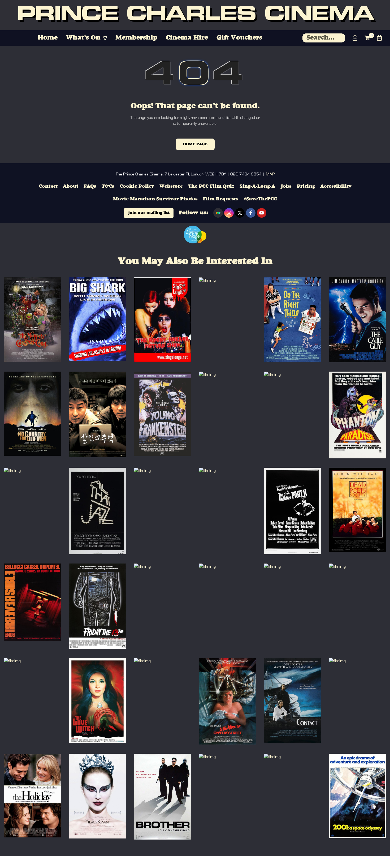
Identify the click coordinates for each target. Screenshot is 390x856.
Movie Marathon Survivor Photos (155, 199)
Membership (136, 38)
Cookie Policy (137, 186)
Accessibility (336, 186)
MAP (270, 174)
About (70, 186)
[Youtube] (261, 213)
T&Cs (108, 186)
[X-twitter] (240, 213)
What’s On (83, 38)
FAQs (90, 186)
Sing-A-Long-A (257, 186)
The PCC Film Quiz (211, 186)
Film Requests (220, 199)
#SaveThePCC (260, 199)
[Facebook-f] (250, 213)
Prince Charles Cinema (195, 15)
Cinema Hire (187, 38)
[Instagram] (229, 213)
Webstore (171, 186)
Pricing (306, 186)
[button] (86, 38)
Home (48, 38)
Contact (48, 186)
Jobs (286, 186)
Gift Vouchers (239, 38)
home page (195, 144)
